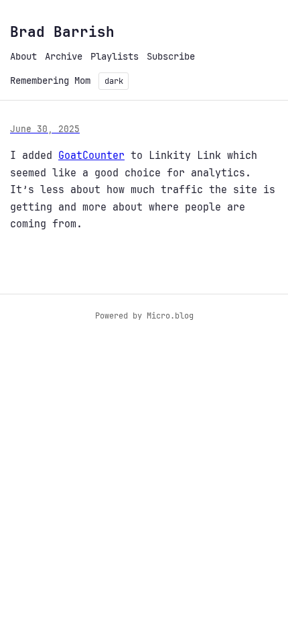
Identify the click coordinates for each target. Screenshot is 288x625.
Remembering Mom (50, 80)
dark (113, 81)
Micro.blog (170, 315)
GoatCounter (91, 155)
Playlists (114, 56)
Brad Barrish (62, 32)
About (23, 56)
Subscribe (171, 56)
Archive (63, 56)
